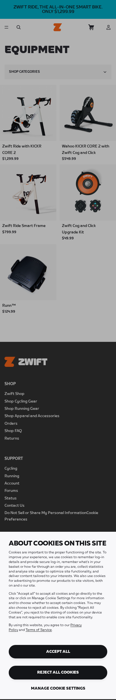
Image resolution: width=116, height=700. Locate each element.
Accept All (58, 652)
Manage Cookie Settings (58, 688)
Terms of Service (39, 630)
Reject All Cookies (58, 672)
